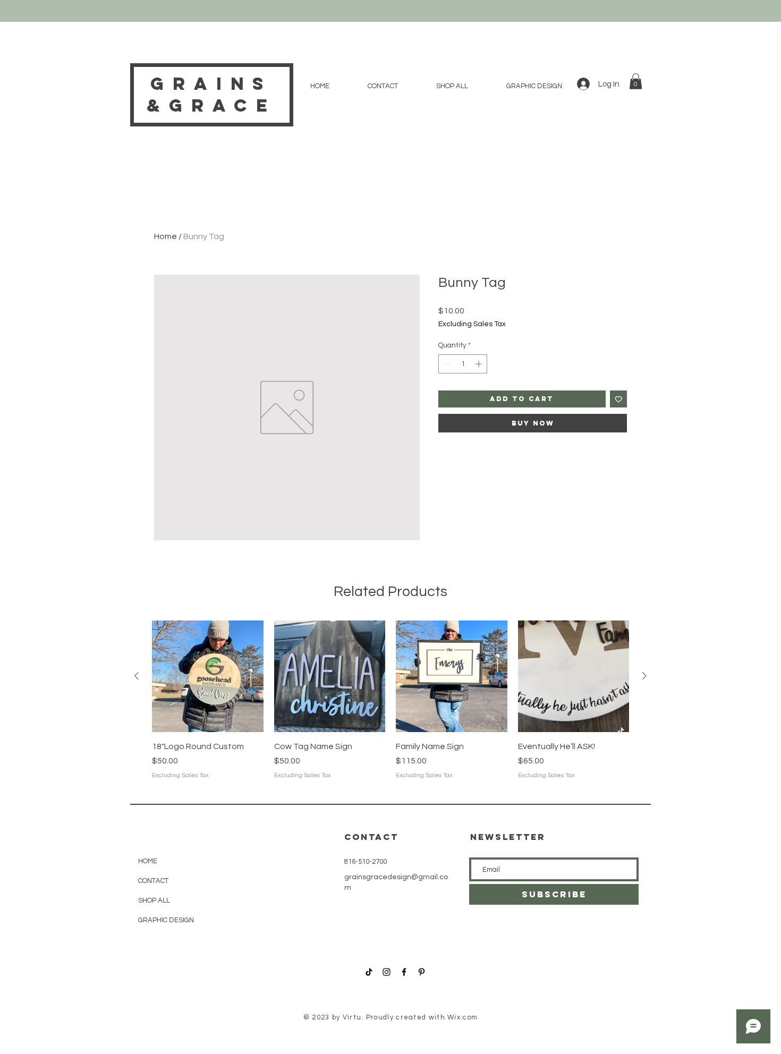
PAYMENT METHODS (269, 903)
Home (165, 236)
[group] (390, 706)
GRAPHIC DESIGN (164, 920)
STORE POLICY (261, 882)
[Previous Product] (136, 675)
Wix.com (462, 1017)
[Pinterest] (422, 972)
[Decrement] (446, 364)
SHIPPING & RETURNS (271, 861)
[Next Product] (644, 675)
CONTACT (153, 881)
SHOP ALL (154, 900)
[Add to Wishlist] (618, 399)
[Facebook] (404, 972)
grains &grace (211, 94)
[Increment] (479, 364)
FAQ (244, 924)
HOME (147, 861)
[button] (635, 81)
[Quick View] (208, 676)
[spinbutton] (463, 364)
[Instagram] (386, 972)
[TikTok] (369, 972)
